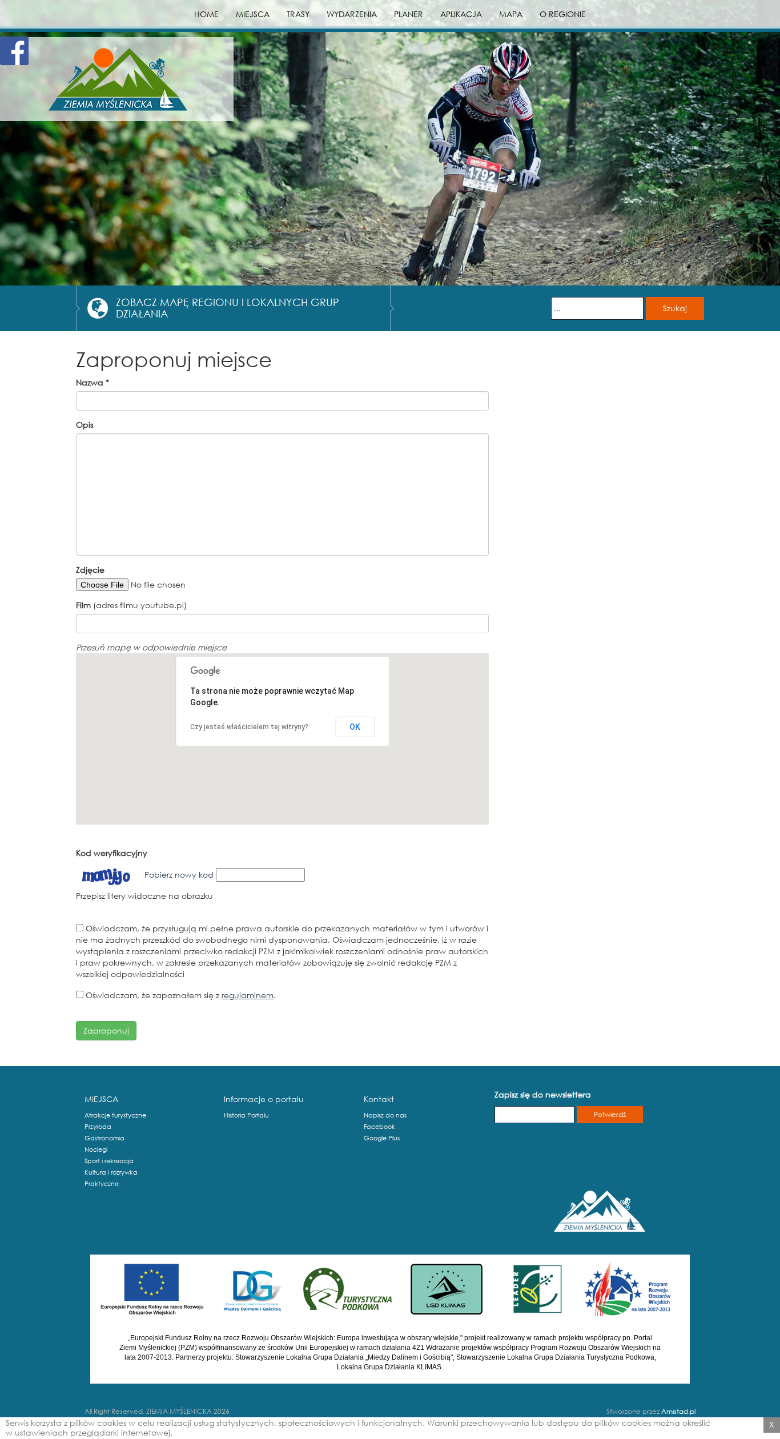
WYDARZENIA (352, 14)
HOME (206, 14)
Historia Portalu (246, 1115)
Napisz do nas (385, 1115)
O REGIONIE (563, 14)
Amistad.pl (678, 1411)
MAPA (510, 14)
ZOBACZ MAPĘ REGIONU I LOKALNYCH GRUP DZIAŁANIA (227, 308)
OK (354, 726)
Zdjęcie (90, 569)
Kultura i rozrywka (111, 1172)
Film (83, 605)
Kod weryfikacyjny (111, 852)
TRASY (298, 14)
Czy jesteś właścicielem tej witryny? (249, 727)
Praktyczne (102, 1183)
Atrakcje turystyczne (115, 1115)
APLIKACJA (461, 14)
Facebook (379, 1126)
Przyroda (98, 1126)
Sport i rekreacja (109, 1160)
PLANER (408, 14)
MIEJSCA (253, 14)
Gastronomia (104, 1138)
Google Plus (382, 1138)
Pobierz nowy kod (179, 874)
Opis (84, 424)
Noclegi (96, 1149)
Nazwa (92, 382)
